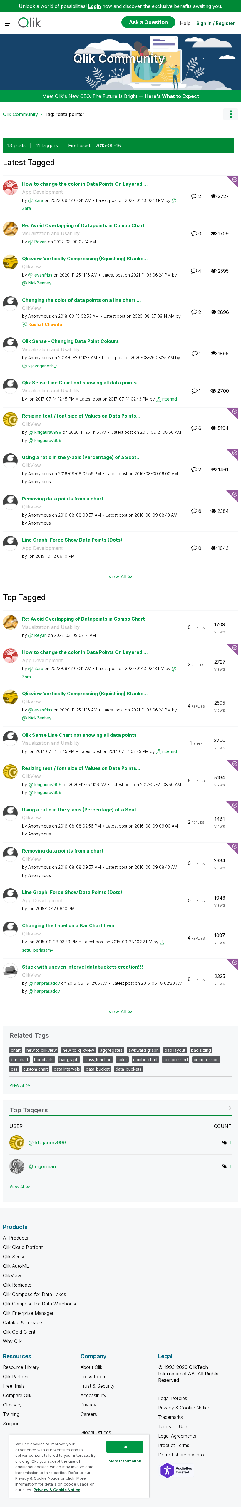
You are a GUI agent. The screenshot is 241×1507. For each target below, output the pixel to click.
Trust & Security (98, 1386)
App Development (42, 192)
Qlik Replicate (17, 1285)
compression (206, 1059)
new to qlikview (41, 1050)
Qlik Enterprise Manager (28, 1313)
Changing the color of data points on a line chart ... (81, 300)
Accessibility (93, 1395)
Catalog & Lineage (22, 1322)
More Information (124, 1461)
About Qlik (91, 1367)
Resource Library (21, 1367)
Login (94, 6)
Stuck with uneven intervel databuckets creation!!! (82, 967)
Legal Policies (172, 1398)
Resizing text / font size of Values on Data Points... (81, 416)
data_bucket (98, 1068)
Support (11, 1423)
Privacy (88, 1405)
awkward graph (143, 1050)
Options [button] (230, 114)
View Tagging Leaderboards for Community (120, 1108)
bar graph (68, 1059)
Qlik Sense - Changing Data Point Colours (70, 341)
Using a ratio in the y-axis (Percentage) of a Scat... (81, 457)
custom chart (35, 1068)
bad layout (175, 1050)
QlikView (31, 266)
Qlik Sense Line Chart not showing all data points (79, 383)
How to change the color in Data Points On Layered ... (85, 184)
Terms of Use (172, 1426)
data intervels (67, 1068)
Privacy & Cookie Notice (184, 1408)
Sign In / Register (215, 23)
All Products (15, 1238)
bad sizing (201, 1050)
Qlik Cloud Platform (23, 1247)
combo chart (145, 1059)
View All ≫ (120, 577)
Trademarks (170, 1417)
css (14, 1068)
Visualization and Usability (51, 233)
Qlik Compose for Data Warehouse (40, 1304)
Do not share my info (181, 1455)
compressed (175, 1059)
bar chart (19, 1059)
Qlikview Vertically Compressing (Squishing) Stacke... (85, 259)
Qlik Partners (16, 1376)
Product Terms (173, 1445)
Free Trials (14, 1386)
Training (11, 1414)
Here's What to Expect (172, 96)
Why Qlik (12, 1341)
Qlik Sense (14, 1257)
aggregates (111, 1050)
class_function (97, 1059)
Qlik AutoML (16, 1266)
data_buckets (128, 1068)
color (122, 1059)
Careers (89, 1414)
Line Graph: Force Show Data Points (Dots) (72, 540)
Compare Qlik (17, 1395)
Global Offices (96, 1432)
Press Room (93, 1376)
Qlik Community (119, 58)
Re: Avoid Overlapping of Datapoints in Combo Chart (83, 225)
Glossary (12, 1405)
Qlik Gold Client (19, 1332)
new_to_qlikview (78, 1050)
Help (185, 23)
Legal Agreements (177, 1436)
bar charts (43, 1059)
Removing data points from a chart (62, 499)
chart (16, 1050)
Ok (125, 1446)
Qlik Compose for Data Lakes (34, 1294)
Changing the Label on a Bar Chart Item (68, 925)
